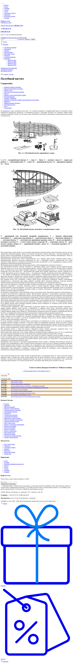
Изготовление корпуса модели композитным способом (25, 396)
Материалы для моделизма (12, 418)
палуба (11, 74)
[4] (5, 374)
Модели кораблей (9, 407)
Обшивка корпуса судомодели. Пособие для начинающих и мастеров (29, 387)
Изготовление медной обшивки (19, 389)
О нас (6, 11)
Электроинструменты (11, 416)
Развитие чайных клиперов (12, 87)
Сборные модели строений (12, 410)
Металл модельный (10, 426)
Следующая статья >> (44, 371)
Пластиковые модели (10, 412)
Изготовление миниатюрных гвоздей (21, 395)
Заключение (8, 108)
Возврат (6, 449)
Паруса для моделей (10, 431)
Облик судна (8, 90)
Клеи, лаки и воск (9, 423)
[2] (2, 374)
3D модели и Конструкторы (12, 435)
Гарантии (7, 446)
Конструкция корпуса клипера (13, 89)
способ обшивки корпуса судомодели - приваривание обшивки (28, 386)
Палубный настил (9, 104)
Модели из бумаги (9, 434)
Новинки (7, 405)
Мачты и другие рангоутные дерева (15, 95)
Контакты (7, 15)
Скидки (6, 404)
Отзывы (6, 18)
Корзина (5, 44)
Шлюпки (7, 101)
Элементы (7, 413)
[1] (1, 374)
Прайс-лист (7, 454)
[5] (6, 374)
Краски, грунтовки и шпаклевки (14, 424)
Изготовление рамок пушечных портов (21, 391)
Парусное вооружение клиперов (14, 92)
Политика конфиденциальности (14, 464)
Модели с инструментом (11, 408)
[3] (4, 374)
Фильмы (6, 8)
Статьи (6, 10)
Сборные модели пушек (11, 421)
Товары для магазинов (11, 437)
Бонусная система (9, 16)
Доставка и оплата (9, 13)
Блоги (6, 7)
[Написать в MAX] (7, 25)
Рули (5, 106)
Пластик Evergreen (10, 428)
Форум (6, 5)
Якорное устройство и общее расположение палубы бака (21, 100)
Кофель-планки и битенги (12, 103)
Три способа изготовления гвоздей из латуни (23, 393)
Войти (5, 503)
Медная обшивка (9, 97)
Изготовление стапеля (17, 382)
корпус (6, 74)
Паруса (6, 93)
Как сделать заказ (9, 444)
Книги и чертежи (9, 429)
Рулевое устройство (10, 98)
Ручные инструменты (10, 415)
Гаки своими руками (16, 380)
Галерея (6, 472)
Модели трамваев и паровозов (13, 420)
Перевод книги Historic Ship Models (20, 384)
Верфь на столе (5, 21)
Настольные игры (9, 432)
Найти (33, 39)
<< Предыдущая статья (29, 371)
